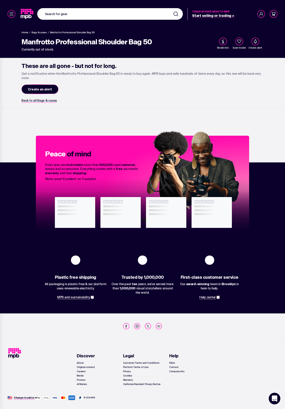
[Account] (261, 14)
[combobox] (110, 14)
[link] (27, 14)
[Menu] (11, 14)
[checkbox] (239, 41)
